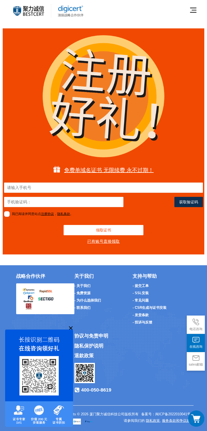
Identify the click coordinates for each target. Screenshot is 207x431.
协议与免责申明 (91, 336)
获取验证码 (188, 202)
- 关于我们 (82, 286)
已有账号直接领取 (103, 241)
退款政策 (84, 355)
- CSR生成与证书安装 (150, 308)
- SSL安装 (141, 293)
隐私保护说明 (89, 346)
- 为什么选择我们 (87, 300)
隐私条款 (63, 214)
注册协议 (47, 214)
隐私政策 (153, 421)
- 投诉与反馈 (142, 322)
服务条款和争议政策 (178, 421)
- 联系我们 (82, 308)
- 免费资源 (82, 293)
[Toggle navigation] (196, 418)
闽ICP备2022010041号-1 (174, 414)
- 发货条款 (141, 315)
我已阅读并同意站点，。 (42, 214)
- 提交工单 (141, 286)
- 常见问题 (141, 300)
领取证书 (103, 230)
